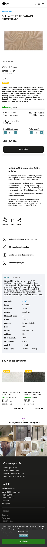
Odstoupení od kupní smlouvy (13, 473)
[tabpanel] (13, 389)
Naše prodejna (7, 521)
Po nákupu (6, 518)
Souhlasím (23, 541)
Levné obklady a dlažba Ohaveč (13, 476)
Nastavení (23, 536)
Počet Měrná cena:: (10, 129)
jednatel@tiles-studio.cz (11, 492)
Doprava (5, 515)
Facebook (5, 501)
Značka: (7, 12)
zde (27, 531)
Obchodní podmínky (9, 468)
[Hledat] (35, 3)
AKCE (24, 301)
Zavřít (40, 229)
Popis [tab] (6, 278)
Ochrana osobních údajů (11, 470)
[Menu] (43, 3)
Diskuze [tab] (16, 278)
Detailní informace (19, 101)
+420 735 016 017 (8, 495)
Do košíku (23, 149)
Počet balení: (34, 129)
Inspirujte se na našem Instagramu (24, 422)
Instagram (6, 504)
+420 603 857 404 (8, 498)
